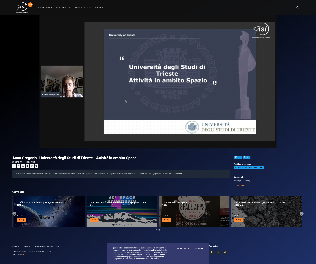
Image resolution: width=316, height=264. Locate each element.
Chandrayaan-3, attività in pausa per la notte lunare (257, 203)
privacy (99, 7)
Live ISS (66, 7)
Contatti (26, 246)
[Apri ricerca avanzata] (297, 7)
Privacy (15, 246)
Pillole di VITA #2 (97, 203)
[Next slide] (302, 214)
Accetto (199, 248)
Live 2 (57, 7)
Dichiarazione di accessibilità (46, 246)
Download (77, 7)
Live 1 (49, 7)
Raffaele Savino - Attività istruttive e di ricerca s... (187, 203)
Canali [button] (40, 7)
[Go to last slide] (14, 214)
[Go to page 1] (156, 229)
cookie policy (118, 252)
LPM (24, 254)
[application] (158, 81)
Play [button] (22, 220)
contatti (88, 7)
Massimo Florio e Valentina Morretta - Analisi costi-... (41, 203)
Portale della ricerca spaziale (249, 168)
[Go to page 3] (159, 229)
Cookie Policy (184, 248)
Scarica (242, 186)
